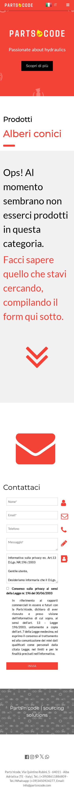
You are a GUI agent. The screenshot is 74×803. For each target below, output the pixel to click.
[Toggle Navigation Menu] (68, 5)
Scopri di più (37, 66)
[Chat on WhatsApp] (47, 757)
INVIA (32, 666)
